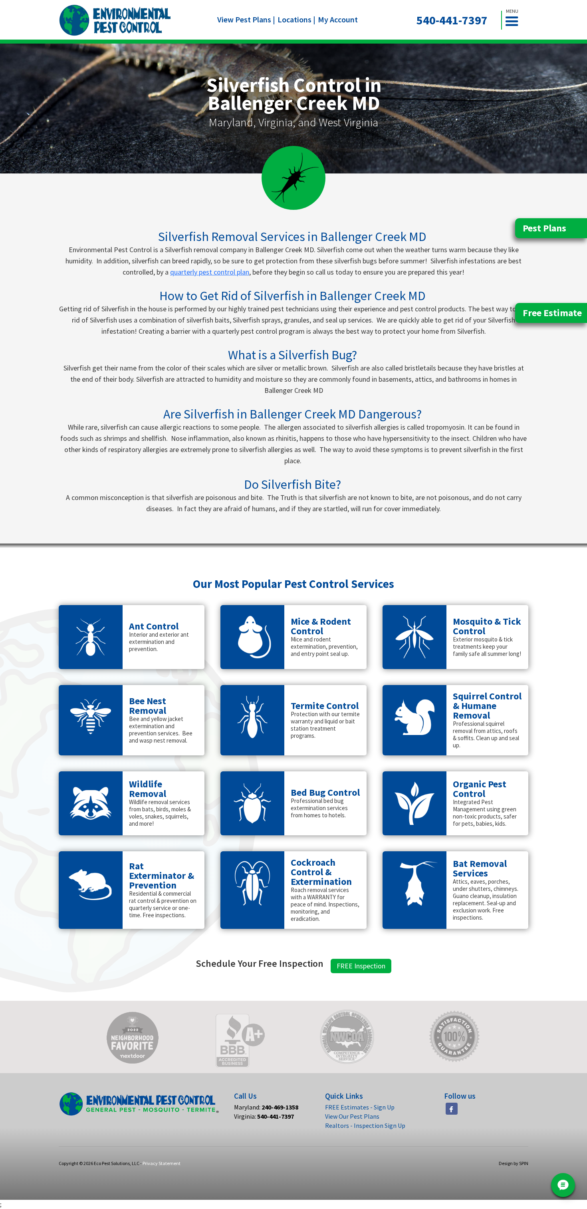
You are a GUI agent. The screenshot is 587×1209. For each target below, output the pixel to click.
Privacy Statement (161, 1163)
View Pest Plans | (246, 19)
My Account (338, 19)
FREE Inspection (361, 965)
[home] (115, 20)
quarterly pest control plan (209, 272)
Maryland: (266, 1107)
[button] (515, 20)
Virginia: (264, 1116)
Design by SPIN (513, 1163)
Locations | (296, 19)
